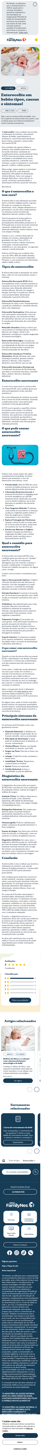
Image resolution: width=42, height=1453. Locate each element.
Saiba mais (23, 32)
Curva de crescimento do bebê (18, 1127)
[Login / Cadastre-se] (36, 40)
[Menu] (3, 39)
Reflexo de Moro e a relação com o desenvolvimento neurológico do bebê (16, 1061)
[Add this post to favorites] (18, 81)
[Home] (16, 39)
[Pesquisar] (30, 40)
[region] (20, 1433)
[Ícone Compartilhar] (22, 81)
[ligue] (30, 1252)
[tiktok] (23, 1252)
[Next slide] (36, 1089)
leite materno (23, 691)
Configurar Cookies (20, 1449)
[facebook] (9, 1252)
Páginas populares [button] (9, 1261)
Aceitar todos (20, 1435)
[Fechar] (35, 4)
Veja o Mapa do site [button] (10, 1266)
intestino (29, 494)
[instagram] (16, 1252)
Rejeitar (20, 1442)
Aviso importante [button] (9, 1270)
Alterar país (18, 1192)
